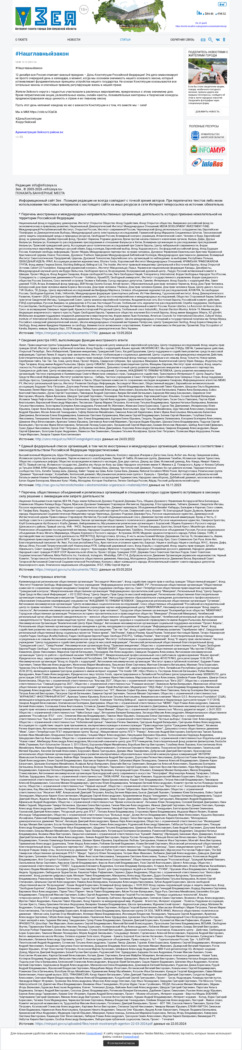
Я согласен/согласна (121, 1043)
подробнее (94, 1033)
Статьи (125, 39)
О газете (21, 39)
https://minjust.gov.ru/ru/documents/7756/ (66, 333)
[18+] (45, 19)
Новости (73, 39)
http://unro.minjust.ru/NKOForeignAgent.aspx (68, 439)
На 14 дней (201, 23)
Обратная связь (182, 39)
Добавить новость (208, 111)
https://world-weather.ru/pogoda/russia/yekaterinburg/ (201, 26)
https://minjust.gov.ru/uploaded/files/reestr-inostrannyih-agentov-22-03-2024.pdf (94, 1024)
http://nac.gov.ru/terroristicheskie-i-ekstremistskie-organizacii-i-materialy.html (91, 485)
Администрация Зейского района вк (39, 132)
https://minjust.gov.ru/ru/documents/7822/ (66, 570)
